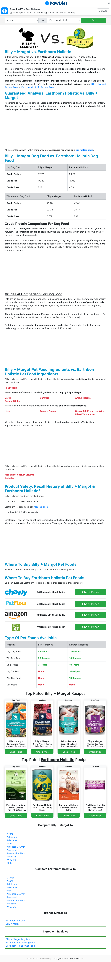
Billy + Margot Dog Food (18, 939)
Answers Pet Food (16, 853)
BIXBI (9, 863)
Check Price (16, 751)
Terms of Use (32, 959)
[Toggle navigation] (3, 3)
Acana (10, 833)
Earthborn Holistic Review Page (37, 87)
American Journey (16, 846)
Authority (11, 856)
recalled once (41, 506)
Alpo (9, 843)
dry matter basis (84, 150)
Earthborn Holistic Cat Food (20, 945)
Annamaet (12, 850)
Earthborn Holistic (15, 920)
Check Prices (90, 592)
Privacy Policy (45, 959)
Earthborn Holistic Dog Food (20, 942)
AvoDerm (11, 859)
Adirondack (13, 840)
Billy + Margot (13, 923)
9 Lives (10, 877)
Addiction (12, 837)
